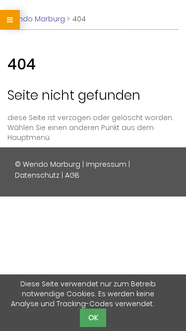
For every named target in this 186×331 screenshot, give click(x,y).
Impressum (106, 164)
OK (93, 318)
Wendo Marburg (36, 19)
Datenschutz (37, 175)
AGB (72, 175)
